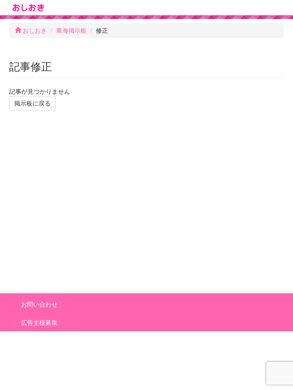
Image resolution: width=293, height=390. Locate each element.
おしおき (34, 30)
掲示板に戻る (32, 103)
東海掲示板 (71, 30)
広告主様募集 (39, 322)
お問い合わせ (39, 304)
